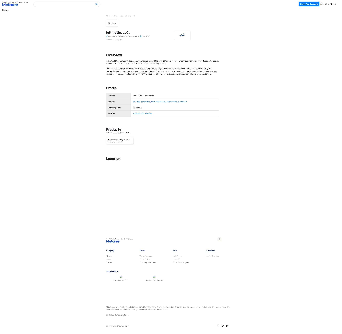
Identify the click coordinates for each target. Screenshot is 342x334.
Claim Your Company (181, 263)
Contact (176, 259)
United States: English (118, 315)
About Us (109, 256)
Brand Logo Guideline (148, 263)
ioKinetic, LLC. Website (114, 40)
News (108, 259)
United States (329, 4)
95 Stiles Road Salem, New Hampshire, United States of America (160, 101)
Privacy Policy (145, 259)
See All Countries (212, 256)
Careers (109, 263)
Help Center (177, 256)
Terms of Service (146, 256)
